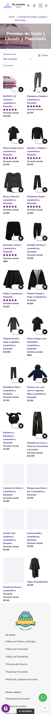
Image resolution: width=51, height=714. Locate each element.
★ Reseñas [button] (25, 711)
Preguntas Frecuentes (17, 672)
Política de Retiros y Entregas (20, 641)
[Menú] (46, 5)
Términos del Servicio (17, 664)
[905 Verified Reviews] (25, 632)
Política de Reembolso (17, 656)
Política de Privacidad (17, 649)
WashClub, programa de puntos (21, 679)
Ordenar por (9, 54)
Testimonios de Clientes (18, 699)
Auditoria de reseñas (16, 706)
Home (12, 17)
